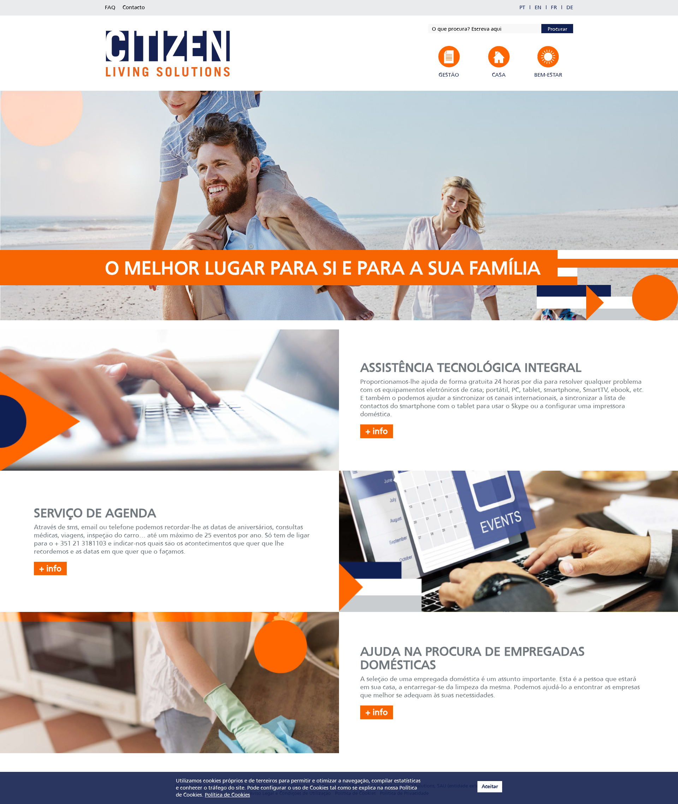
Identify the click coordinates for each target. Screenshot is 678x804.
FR (554, 7)
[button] (449, 62)
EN (538, 7)
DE (569, 7)
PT (522, 7)
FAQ (110, 7)
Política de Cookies (227, 795)
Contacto (134, 7)
